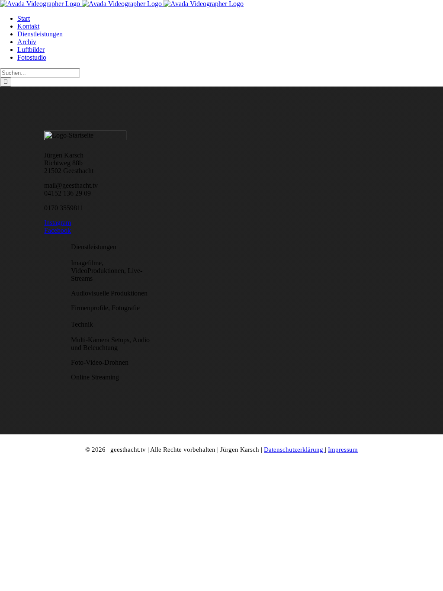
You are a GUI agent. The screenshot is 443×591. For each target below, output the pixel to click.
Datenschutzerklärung (294, 449)
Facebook (57, 230)
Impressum (343, 449)
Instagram (57, 222)
